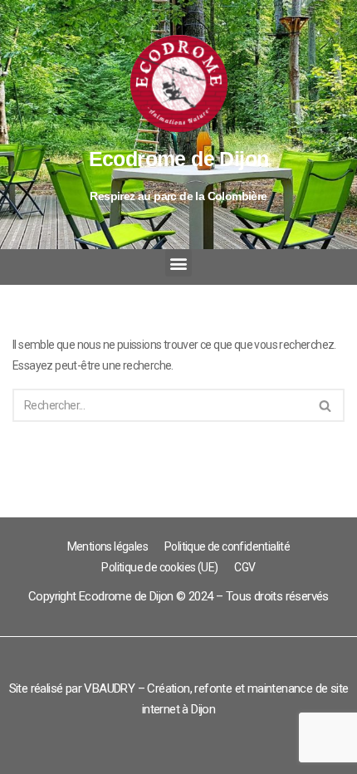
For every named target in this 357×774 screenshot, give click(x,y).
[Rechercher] (326, 405)
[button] (178, 263)
